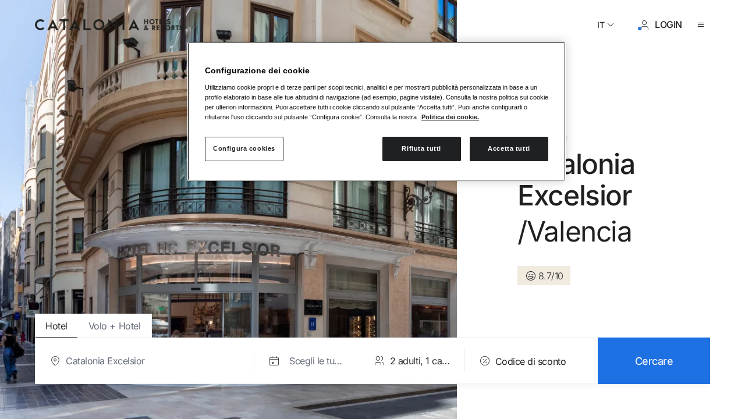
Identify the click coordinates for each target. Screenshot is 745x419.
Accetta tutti (509, 148)
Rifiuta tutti (421, 148)
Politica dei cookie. (450, 116)
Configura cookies (244, 148)
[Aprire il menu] (703, 25)
